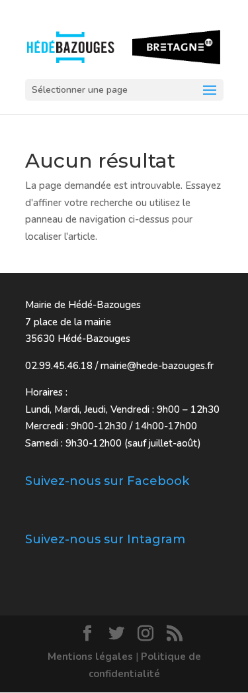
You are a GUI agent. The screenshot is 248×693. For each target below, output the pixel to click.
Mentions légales (90, 656)
